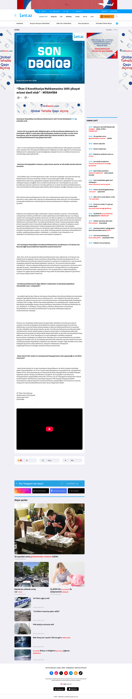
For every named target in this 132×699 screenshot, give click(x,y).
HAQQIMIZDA (70, 668)
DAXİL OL (104, 11)
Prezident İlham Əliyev (104, 23)
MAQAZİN (54, 17)
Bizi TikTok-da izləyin (40, 491)
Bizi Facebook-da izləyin (59, 491)
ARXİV (63, 668)
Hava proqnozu (83, 23)
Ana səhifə (109, 30)
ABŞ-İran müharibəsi (63, 23)
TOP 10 (85, 17)
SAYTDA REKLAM (50, 668)
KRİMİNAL (69, 17)
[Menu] (15, 15)
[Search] (117, 16)
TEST (92, 17)
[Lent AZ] (26, 15)
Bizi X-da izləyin (75, 491)
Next (117, 23)
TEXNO (77, 17)
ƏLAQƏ (58, 668)
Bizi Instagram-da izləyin (23, 491)
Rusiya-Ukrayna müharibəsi (40, 23)
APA (73, 119)
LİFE (61, 17)
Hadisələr (19, 23)
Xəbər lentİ (43, 17)
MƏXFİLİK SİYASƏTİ (81, 668)
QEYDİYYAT (114, 11)
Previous (15, 23)
